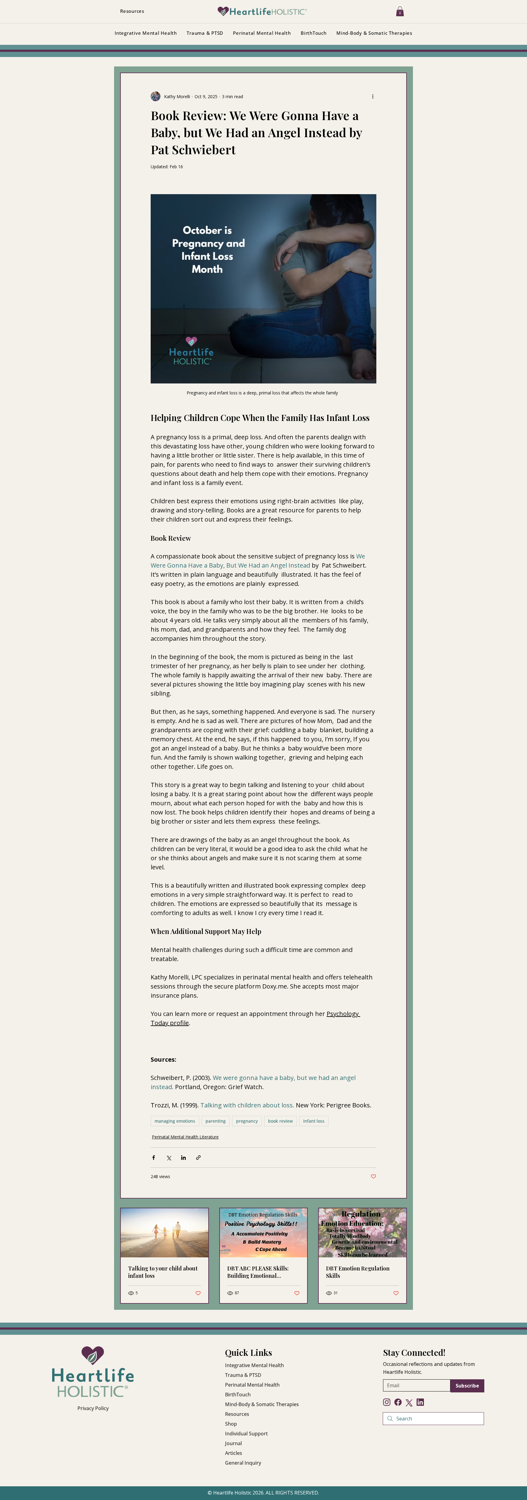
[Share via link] (198, 1157)
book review (280, 1121)
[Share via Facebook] (153, 1157)
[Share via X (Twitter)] (168, 1157)
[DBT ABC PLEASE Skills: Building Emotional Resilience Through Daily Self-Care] (263, 1232)
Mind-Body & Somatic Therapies (262, 1404)
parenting (216, 1121)
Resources (237, 1414)
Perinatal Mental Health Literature (185, 1137)
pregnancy (247, 1121)
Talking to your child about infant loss (163, 1272)
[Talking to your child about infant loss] (164, 1232)
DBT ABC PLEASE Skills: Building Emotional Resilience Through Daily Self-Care (259, 1272)
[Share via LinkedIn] (183, 1157)
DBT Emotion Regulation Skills (357, 1272)
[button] (400, 11)
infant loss (313, 1121)
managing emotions (175, 1121)
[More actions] (372, 96)
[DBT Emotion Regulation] (362, 1232)
